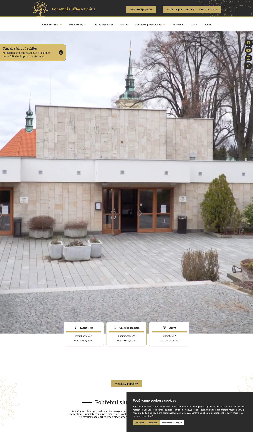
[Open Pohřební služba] (60, 24)
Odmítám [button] (153, 423)
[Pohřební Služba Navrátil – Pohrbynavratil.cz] (248, 65)
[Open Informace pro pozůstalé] (164, 24)
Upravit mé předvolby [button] (172, 423)
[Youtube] (248, 50)
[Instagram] (248, 58)
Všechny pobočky (126, 383)
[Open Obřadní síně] (85, 24)
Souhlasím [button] (140, 423)
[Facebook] (248, 43)
